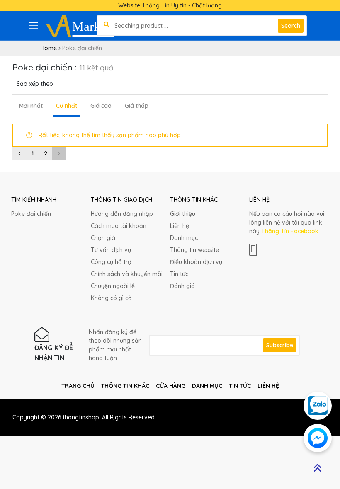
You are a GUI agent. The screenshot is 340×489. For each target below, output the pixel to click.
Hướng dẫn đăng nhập (122, 214)
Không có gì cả (111, 298)
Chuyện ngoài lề (113, 286)
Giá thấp (136, 105)
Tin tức (179, 274)
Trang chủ (78, 386)
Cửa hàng (170, 386)
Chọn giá (103, 238)
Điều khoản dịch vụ (196, 262)
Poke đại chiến (31, 214)
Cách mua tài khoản (118, 226)
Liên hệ (179, 226)
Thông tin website (194, 250)
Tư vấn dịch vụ (111, 250)
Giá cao (101, 105)
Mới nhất (31, 105)
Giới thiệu (182, 214)
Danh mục (184, 238)
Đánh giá (182, 286)
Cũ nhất (66, 105)
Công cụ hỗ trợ (111, 262)
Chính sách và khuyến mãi (127, 274)
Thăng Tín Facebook (289, 231)
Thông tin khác (125, 386)
